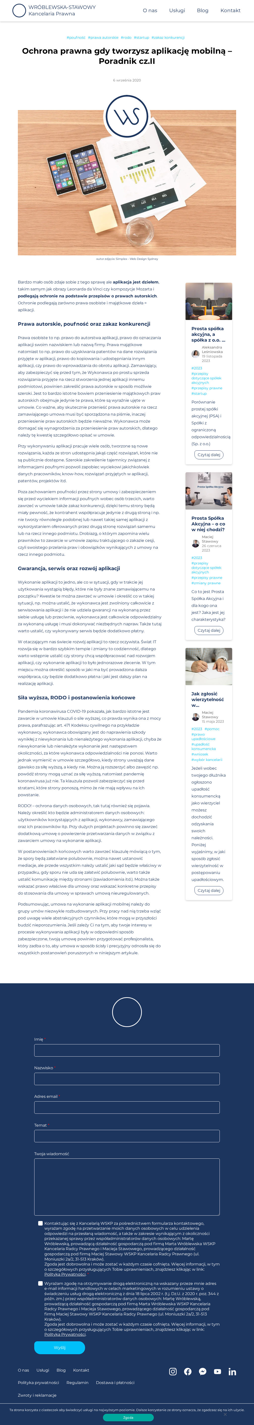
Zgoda (128, 1418)
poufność (77, 37)
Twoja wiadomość (51, 1153)
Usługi (177, 10)
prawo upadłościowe (203, 736)
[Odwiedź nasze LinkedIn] (232, 1374)
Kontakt (231, 10)
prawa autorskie (104, 37)
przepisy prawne (208, 388)
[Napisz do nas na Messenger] (202, 1374)
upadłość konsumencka (203, 746)
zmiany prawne (207, 583)
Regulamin (77, 1382)
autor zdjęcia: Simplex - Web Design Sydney (127, 259)
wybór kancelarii (208, 759)
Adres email (47, 1096)
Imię (40, 1039)
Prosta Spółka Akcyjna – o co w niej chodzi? (208, 523)
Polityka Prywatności (65, 1274)
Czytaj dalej (209, 454)
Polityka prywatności (38, 1382)
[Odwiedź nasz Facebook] (187, 1374)
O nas (150, 10)
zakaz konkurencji (169, 37)
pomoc (213, 729)
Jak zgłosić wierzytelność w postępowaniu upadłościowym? (211, 699)
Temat (41, 1125)
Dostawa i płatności (115, 1382)
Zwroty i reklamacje (37, 1395)
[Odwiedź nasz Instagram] (173, 1374)
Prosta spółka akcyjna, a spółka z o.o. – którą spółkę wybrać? (207, 334)
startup (142, 37)
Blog (203, 10)
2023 (198, 368)
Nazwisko (45, 1068)
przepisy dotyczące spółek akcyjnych (206, 378)
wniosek (201, 754)
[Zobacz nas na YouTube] (217, 1374)
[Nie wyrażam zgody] (224, 1414)
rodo (127, 37)
